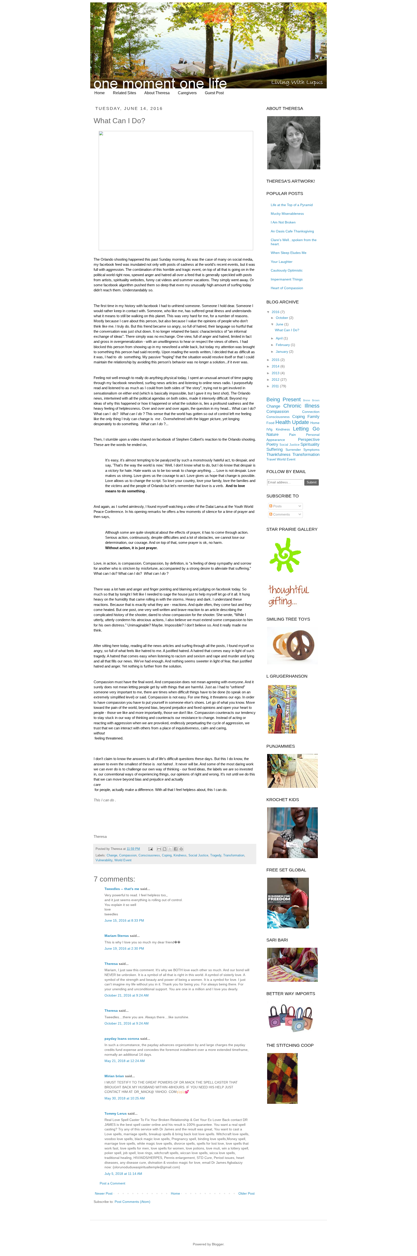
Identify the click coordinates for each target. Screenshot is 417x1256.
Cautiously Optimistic (287, 270)
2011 (276, 386)
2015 (276, 360)
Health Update (292, 422)
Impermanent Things (287, 279)
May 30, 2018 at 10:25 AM (124, 1098)
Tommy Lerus (115, 1113)
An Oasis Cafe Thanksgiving (292, 231)
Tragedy (215, 855)
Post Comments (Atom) (132, 1202)
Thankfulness (278, 454)
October (282, 318)
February (283, 345)
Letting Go (306, 429)
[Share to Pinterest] (181, 849)
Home (99, 93)
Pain (292, 435)
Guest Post (214, 93)
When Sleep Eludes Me (288, 253)
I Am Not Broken (283, 222)
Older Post (246, 1193)
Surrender (293, 450)
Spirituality (310, 444)
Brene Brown (311, 400)
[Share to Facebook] (175, 849)
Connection (311, 412)
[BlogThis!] (164, 849)
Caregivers (187, 93)
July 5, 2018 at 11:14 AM (123, 1174)
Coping (167, 855)
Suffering (274, 449)
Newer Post (103, 1193)
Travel (271, 459)
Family (313, 416)
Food (270, 423)
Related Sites (124, 93)
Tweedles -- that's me (121, 889)
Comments (281, 514)
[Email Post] (150, 849)
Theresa (111, 964)
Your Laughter (281, 262)
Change (112, 855)
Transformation (233, 855)
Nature (272, 434)
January (282, 351)
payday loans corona (121, 1039)
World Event (123, 860)
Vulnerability (104, 860)
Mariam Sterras (116, 936)
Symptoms (311, 450)
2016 (276, 312)
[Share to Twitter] (170, 849)
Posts (277, 506)
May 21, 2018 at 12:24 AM (124, 1061)
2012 (276, 379)
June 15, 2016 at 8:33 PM (124, 920)
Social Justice (198, 855)
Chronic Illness (301, 406)
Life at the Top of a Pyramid (292, 205)
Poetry (272, 444)
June (280, 324)
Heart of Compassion (287, 288)
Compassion (128, 855)
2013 (276, 373)
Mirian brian (114, 1076)
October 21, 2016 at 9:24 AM (126, 995)
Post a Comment (112, 1183)
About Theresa (157, 93)
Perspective (309, 439)
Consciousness (149, 855)
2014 (276, 366)
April (280, 338)
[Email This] (159, 849)
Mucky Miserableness (287, 213)
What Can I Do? (287, 330)
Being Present (283, 399)
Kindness (180, 855)
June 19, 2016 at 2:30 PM (124, 948)
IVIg (269, 429)
